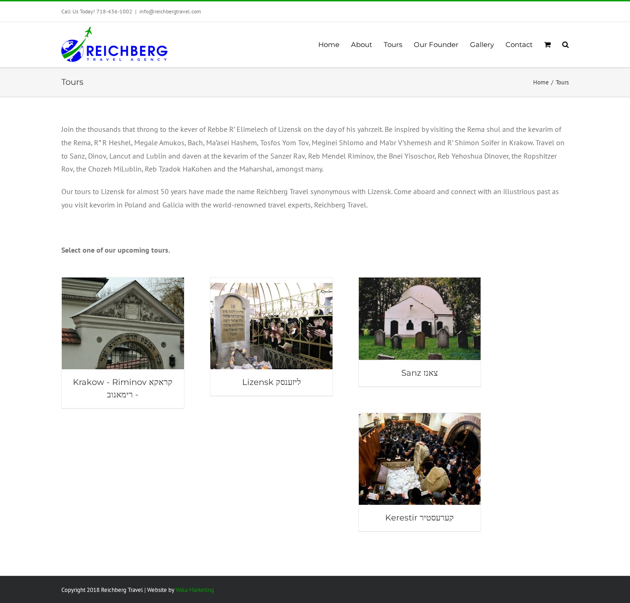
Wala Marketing (195, 590)
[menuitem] (334, 44)
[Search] (565, 44)
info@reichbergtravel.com (170, 11)
